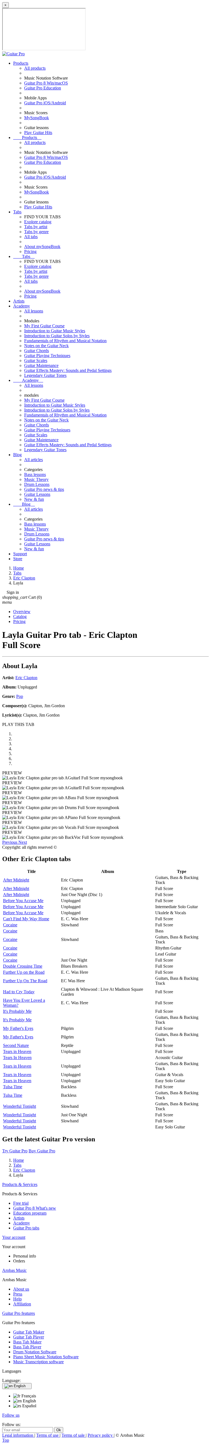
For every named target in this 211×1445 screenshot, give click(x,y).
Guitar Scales (35, 360)
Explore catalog (37, 221)
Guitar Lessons (37, 494)
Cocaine (10, 924)
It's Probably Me (17, 1011)
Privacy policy (101, 1435)
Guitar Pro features (18, 1313)
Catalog (20, 616)
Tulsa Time (12, 1086)
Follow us (11, 1415)
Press (17, 1294)
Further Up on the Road (24, 972)
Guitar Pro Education (42, 88)
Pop (19, 696)
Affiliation (22, 1304)
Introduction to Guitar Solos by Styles (57, 335)
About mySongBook (42, 246)
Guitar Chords (36, 350)
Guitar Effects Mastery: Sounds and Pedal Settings (68, 370)
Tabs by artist (35, 226)
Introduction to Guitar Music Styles (54, 330)
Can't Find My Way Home (26, 918)
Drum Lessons (36, 484)
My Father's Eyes (18, 1028)
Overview (21, 611)
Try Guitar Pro (14, 1151)
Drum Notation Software (34, 1351)
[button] (10, 842)
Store (17, 558)
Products (20, 63)
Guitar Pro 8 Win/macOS (46, 83)
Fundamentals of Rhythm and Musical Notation (65, 340)
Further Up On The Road (25, 980)
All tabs (31, 236)
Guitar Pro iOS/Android (45, 102)
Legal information (18, 1435)
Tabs (17, 211)
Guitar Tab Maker (28, 1332)
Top (5, 1440)
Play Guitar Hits (38, 132)
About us (21, 1289)
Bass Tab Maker (27, 1342)
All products (35, 68)
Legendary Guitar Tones (45, 375)
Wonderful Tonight (19, 1106)
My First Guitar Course (44, 325)
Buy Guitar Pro (42, 1151)
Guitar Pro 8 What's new (34, 1208)
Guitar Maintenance (41, 365)
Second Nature (16, 1045)
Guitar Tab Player (28, 1337)
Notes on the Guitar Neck (46, 345)
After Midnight (16, 880)
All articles (33, 459)
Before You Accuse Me (23, 900)
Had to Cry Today (19, 991)
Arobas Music (14, 1270)
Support (20, 553)
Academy (21, 306)
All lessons (33, 311)
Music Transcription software (38, 1361)
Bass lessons (35, 474)
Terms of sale (74, 1435)
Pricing (30, 251)
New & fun (34, 499)
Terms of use (48, 1435)
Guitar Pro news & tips (44, 489)
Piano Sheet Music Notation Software (46, 1356)
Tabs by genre (36, 231)
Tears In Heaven (17, 1057)
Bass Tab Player (27, 1347)
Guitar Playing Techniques (47, 355)
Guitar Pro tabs (26, 1228)
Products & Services (19, 1184)
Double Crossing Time (22, 966)
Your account (13, 1237)
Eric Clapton (26, 677)
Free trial (21, 1203)
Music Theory (36, 479)
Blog (17, 454)
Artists (18, 301)
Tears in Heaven (17, 1051)
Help (17, 1299)
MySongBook (36, 117)
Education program (29, 1213)
